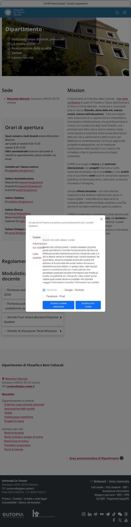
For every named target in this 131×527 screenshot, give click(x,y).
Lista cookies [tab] (37, 255)
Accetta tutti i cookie (88, 305)
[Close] (101, 219)
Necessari (52, 289)
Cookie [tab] (36, 237)
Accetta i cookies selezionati (58, 305)
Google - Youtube (74, 289)
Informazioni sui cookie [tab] (40, 245)
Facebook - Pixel (55, 296)
